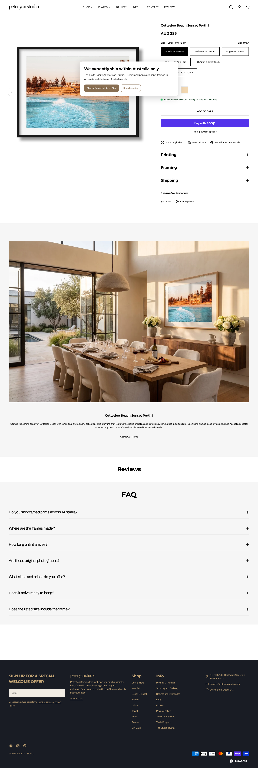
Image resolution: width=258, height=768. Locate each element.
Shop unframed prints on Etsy (101, 88)
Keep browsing (130, 88)
